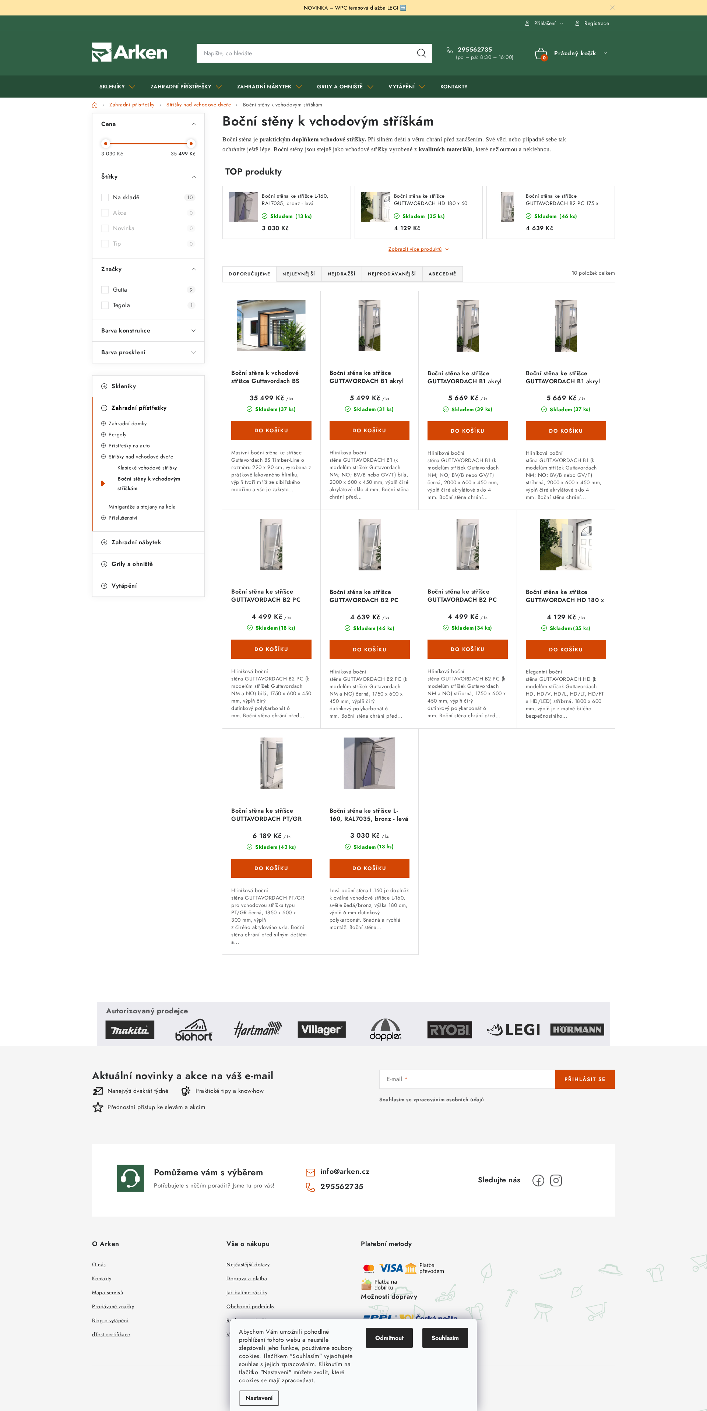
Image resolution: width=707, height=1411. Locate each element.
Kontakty (101, 1278)
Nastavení (259, 1398)
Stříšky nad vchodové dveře (141, 456)
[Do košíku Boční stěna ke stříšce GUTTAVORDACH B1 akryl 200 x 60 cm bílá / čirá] (370, 430)
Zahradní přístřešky (139, 408)
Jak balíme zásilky (246, 1292)
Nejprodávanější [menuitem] (392, 274)
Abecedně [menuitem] (443, 274)
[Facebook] (538, 1180)
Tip (153, 243)
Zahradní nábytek (136, 542)
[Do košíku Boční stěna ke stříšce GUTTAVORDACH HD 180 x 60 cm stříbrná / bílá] (566, 649)
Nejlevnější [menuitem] (299, 274)
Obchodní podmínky (250, 1306)
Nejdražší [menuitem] (342, 274)
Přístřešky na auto (129, 445)
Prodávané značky (113, 1306)
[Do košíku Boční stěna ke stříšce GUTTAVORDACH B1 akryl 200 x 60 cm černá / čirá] (468, 430)
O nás (99, 1264)
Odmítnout (389, 1338)
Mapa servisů (107, 1292)
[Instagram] (556, 1180)
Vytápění (124, 585)
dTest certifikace (111, 1334)
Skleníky (124, 386)
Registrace (596, 23)
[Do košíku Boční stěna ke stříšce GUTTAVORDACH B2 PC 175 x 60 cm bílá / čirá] (271, 649)
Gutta (153, 289)
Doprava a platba (246, 1278)
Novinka (153, 228)
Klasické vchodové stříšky (147, 467)
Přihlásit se (585, 1079)
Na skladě (153, 197)
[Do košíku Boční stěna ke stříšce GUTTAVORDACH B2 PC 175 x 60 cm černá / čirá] (370, 649)
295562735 (474, 49)
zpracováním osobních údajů (449, 1099)
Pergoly (118, 434)
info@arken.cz (345, 1171)
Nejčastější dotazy (248, 1264)
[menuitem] (117, 86)
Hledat (421, 53)
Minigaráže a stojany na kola (142, 506)
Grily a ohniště (132, 564)
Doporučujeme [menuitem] (249, 274)
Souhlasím (445, 1338)
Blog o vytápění (110, 1320)
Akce (153, 212)
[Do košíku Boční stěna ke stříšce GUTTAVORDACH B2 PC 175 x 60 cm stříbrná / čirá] (468, 649)
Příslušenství (123, 517)
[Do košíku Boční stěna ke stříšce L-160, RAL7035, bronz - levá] (370, 868)
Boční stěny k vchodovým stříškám (148, 483)
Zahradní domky (128, 423)
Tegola (153, 305)
